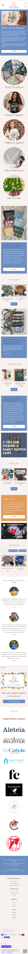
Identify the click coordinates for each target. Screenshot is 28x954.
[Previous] (2, 292)
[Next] (25, 292)
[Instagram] (5, 944)
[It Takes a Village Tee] (20, 561)
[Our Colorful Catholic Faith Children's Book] (7, 375)
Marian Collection (13, 550)
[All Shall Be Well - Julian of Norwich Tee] (7, 561)
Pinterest (14, 914)
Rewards (25, 3)
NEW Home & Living (14, 364)
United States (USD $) (8, 930)
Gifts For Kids (14, 463)
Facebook (14, 917)
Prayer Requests (14, 893)
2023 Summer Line (14, 883)
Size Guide (14, 906)
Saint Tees (4, 550)
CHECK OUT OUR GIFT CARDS (14, 701)
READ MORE (14, 269)
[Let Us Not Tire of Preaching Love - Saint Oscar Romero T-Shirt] (7, 290)
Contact (14, 895)
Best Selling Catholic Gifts (14, 885)
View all (14, 303)
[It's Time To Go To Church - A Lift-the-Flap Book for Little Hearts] (20, 474)
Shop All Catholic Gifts (14, 881)
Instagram (14, 912)
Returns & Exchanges (14, 891)
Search (14, 902)
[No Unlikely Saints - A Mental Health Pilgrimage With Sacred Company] (20, 375)
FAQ (14, 904)
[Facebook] (1, 944)
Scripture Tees (22, 550)
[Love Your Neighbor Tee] (20, 290)
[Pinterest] (3, 944)
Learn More (9, 952)
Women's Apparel (14, 280)
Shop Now (14, 51)
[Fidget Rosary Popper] (7, 474)
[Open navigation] (3, 5)
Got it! (25, 951)
